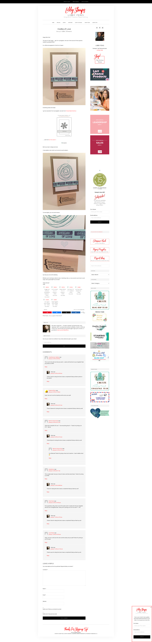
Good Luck (59, 315)
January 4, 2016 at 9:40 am (56, 373)
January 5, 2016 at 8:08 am (56, 485)
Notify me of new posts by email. (50, 614)
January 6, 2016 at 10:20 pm (55, 502)
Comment (45, 569)
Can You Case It (52, 139)
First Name (93, 209)
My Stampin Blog (82, 309)
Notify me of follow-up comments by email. (52, 609)
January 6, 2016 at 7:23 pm (58, 450)
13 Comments (69, 31)
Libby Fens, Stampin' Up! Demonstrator (76, 12)
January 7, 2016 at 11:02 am (57, 549)
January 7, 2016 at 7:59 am (56, 517)
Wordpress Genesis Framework (78, 633)
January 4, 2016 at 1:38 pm (54, 392)
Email (44, 595)
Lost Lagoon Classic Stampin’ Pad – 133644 (47, 303)
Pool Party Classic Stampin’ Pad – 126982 (78, 291)
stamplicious (51, 469)
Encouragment (52, 315)
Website (44, 601)
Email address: (94, 215)
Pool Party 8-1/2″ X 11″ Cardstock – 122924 (70, 291)
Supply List (45, 309)
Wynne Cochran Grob (53, 420)
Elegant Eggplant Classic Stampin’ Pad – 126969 (55, 303)
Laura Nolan (51, 532)
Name (44, 588)
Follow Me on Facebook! (96, 231)
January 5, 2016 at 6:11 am (54, 470)
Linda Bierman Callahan (54, 357)
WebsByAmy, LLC (94, 633)
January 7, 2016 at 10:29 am (55, 534)
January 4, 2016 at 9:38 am (54, 358)
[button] (100, 21)
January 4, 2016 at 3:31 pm (56, 405)
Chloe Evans (51, 501)
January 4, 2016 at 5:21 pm (54, 422)
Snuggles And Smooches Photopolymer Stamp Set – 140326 (47, 292)
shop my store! (60, 330)
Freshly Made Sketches (71, 111)
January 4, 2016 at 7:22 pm (56, 437)
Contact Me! (100, 50)
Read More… (66, 330)
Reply (46, 366)
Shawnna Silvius (52, 390)
